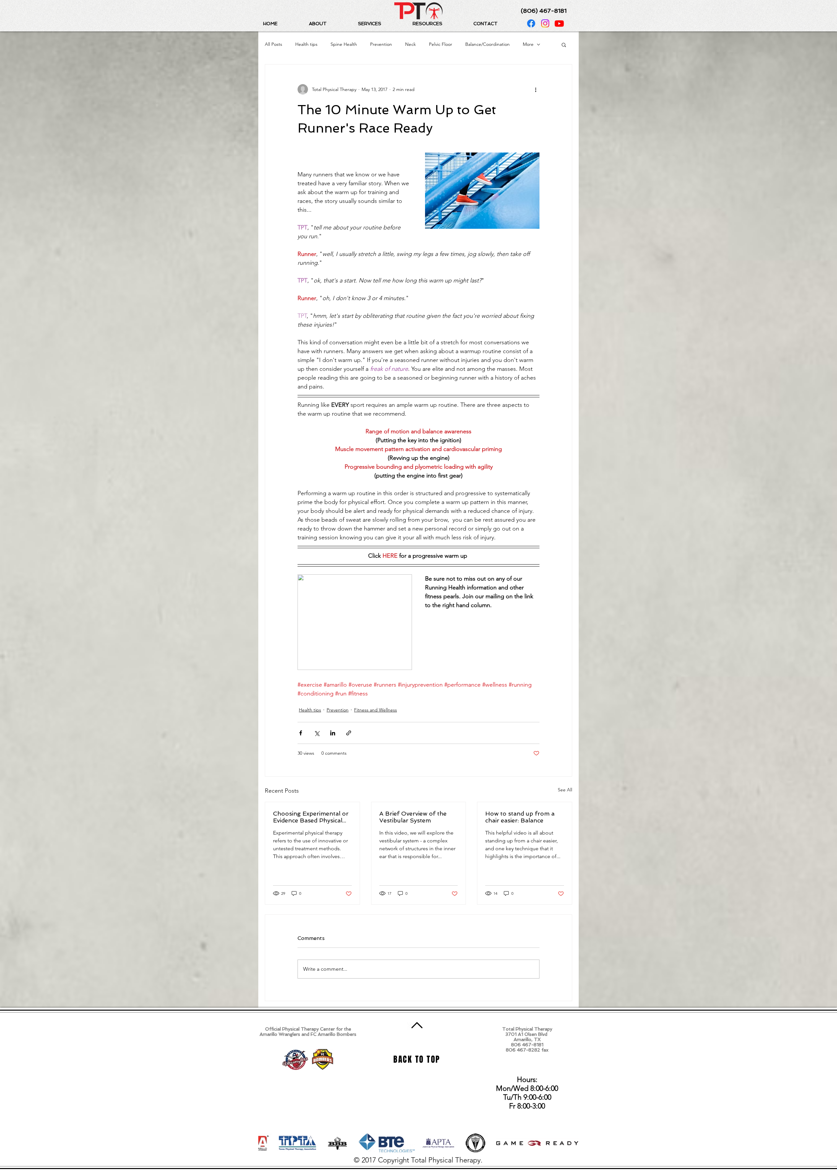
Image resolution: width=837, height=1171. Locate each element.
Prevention (381, 44)
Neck (410, 44)
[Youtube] (559, 23)
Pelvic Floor (440, 44)
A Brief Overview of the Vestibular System (413, 817)
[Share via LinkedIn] (333, 733)
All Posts (273, 44)
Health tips (306, 44)
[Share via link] (349, 733)
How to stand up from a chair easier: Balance (520, 817)
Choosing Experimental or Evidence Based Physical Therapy (311, 817)
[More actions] (535, 89)
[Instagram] (545, 23)
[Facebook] (531, 23)
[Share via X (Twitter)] (317, 733)
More (528, 44)
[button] (328, 23)
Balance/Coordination (487, 44)
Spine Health (344, 44)
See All (565, 790)
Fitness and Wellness (375, 710)
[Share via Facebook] (301, 733)
